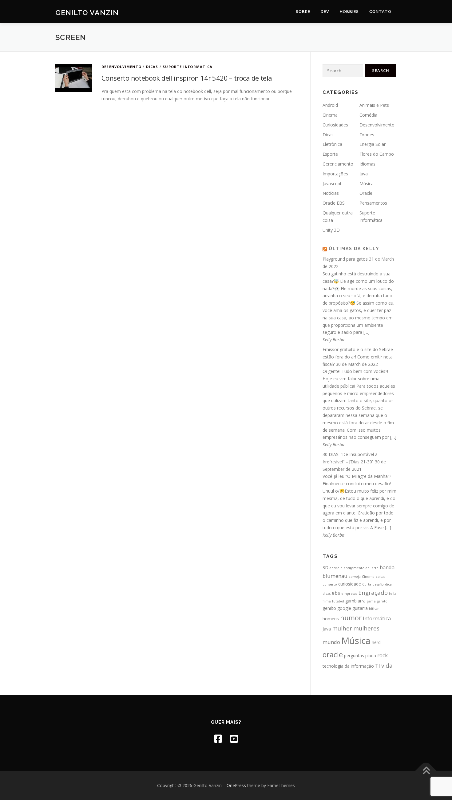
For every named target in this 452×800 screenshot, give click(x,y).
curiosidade (349, 584)
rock (382, 655)
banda (387, 567)
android (336, 568)
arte (375, 568)
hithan (374, 608)
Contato (380, 11)
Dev (325, 11)
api (368, 568)
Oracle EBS (334, 203)
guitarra (360, 608)
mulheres (366, 628)
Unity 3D (331, 230)
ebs (336, 592)
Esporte (330, 154)
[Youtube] (234, 738)
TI (377, 665)
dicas (327, 593)
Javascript (332, 183)
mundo (331, 642)
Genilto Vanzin (87, 12)
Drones (366, 135)
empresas (349, 593)
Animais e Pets (374, 105)
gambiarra (355, 601)
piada (370, 655)
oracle (333, 654)
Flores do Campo (376, 154)
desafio (378, 584)
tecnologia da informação (348, 666)
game (371, 601)
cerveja (355, 576)
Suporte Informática (187, 66)
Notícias (331, 193)
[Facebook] (218, 738)
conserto (330, 584)
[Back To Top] (426, 771)
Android (330, 105)
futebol (338, 601)
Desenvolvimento (121, 66)
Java (363, 174)
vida (387, 665)
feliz (392, 593)
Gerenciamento (338, 164)
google (344, 608)
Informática (377, 618)
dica (388, 584)
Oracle (365, 193)
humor (351, 617)
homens (331, 619)
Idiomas (367, 164)
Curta (366, 584)
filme (327, 601)
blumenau (335, 575)
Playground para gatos (345, 259)
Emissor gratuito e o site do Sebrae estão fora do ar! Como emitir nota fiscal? (358, 356)
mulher (342, 628)
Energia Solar (372, 144)
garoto (382, 601)
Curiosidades (335, 125)
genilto (329, 608)
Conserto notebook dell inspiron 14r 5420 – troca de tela (186, 77)
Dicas (152, 66)
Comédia (368, 115)
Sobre (303, 11)
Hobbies (349, 11)
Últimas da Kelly (354, 248)
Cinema (330, 115)
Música (366, 183)
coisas (380, 576)
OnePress (236, 785)
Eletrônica (332, 144)
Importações (335, 174)
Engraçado (373, 592)
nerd (376, 642)
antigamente (354, 568)
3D (325, 567)
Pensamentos (373, 203)
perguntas (354, 655)
